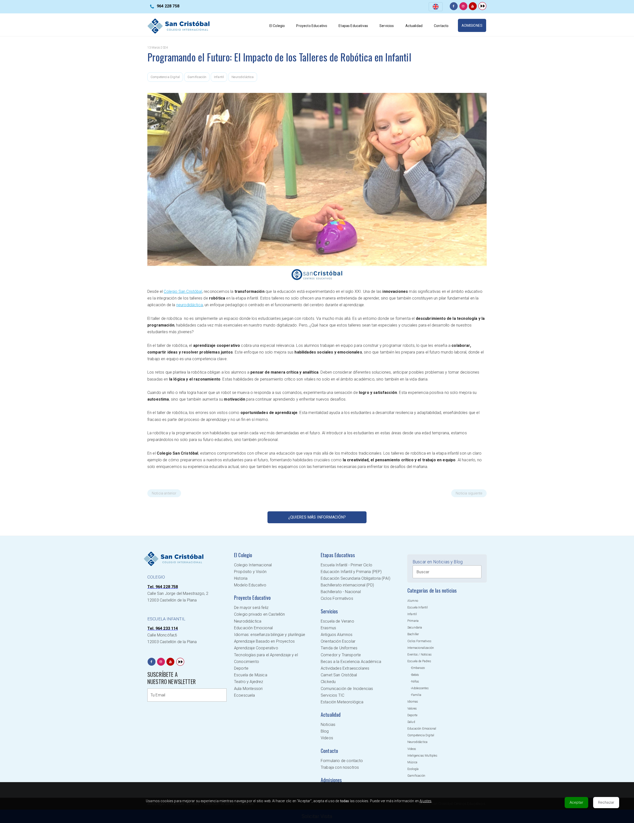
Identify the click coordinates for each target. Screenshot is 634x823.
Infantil (219, 77)
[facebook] (454, 6)
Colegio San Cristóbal (183, 291)
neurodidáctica (189, 304)
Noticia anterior (164, 493)
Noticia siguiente (469, 493)
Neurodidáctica (243, 77)
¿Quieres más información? (317, 517)
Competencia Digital (165, 77)
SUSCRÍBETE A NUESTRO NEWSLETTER (171, 678)
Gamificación (196, 77)
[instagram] (463, 6)
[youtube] (473, 6)
